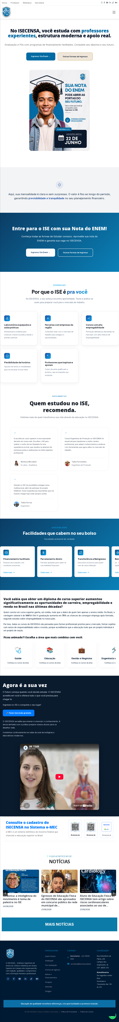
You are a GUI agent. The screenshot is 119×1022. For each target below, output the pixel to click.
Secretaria (39, 3)
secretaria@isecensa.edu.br (81, 964)
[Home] (6, 12)
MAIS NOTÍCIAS (59, 924)
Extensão (48, 987)
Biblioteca (27, 3)
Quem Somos (50, 956)
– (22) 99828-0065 (80, 957)
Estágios (48, 991)
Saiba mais (7, 572)
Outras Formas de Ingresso (75, 56)
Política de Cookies (87, 1012)
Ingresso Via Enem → (40, 56)
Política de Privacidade (69, 1012)
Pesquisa (48, 982)
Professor (15, 3)
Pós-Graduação (51, 965)
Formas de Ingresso (52, 970)
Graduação (49, 961)
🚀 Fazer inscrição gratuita (18, 713)
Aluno (4, 3)
